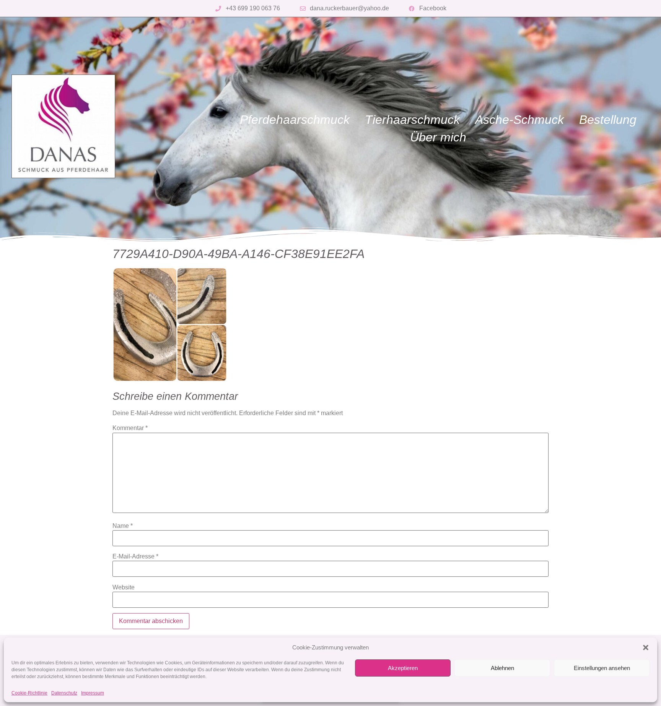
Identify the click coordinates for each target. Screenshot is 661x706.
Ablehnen (502, 668)
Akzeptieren (403, 668)
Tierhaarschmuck (412, 120)
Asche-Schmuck (519, 120)
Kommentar (130, 428)
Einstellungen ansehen (602, 668)
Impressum (92, 693)
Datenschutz (64, 693)
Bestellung (608, 120)
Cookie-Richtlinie (29, 693)
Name (122, 526)
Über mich (438, 137)
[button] (646, 647)
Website (123, 587)
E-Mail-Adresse (135, 556)
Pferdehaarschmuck (295, 120)
